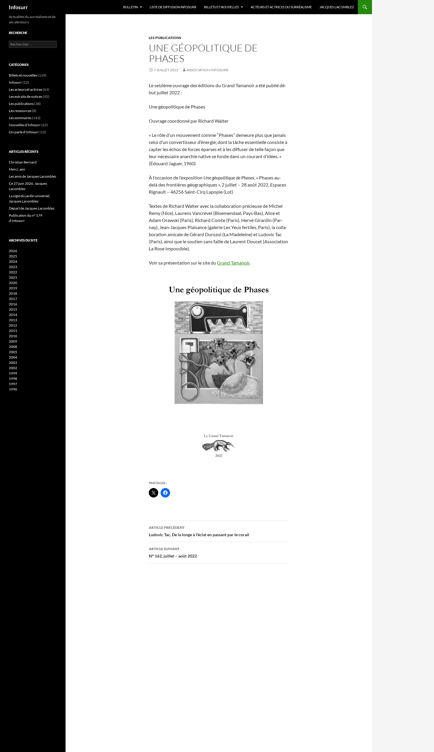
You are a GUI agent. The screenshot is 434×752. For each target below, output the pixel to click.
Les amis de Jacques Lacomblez (32, 176)
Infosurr (18, 7)
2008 (13, 346)
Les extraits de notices (25, 96)
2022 (13, 272)
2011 (13, 330)
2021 (13, 277)
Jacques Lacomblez (336, 7)
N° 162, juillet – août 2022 (173, 552)
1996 (13, 389)
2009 (13, 341)
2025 (13, 256)
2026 (13, 251)
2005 (13, 352)
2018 (13, 293)
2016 (13, 304)
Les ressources (20, 110)
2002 (13, 368)
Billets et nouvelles (221, 7)
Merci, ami (17, 169)
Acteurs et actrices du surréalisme (281, 7)
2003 (13, 362)
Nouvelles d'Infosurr (25, 125)
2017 (13, 298)
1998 (13, 378)
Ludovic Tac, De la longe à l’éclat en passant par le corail (199, 531)
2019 (13, 288)
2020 (13, 283)
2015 (13, 309)
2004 (13, 357)
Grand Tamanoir (233, 262)
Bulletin (130, 7)
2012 (13, 325)
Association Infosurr (208, 70)
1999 (13, 373)
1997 (13, 384)
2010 (13, 336)
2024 (13, 261)
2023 (13, 267)
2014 (13, 314)
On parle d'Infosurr (24, 132)
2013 (13, 320)
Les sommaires (20, 118)
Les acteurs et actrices (25, 89)
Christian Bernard (23, 162)
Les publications (165, 37)
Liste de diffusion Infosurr (173, 7)
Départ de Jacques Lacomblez (32, 208)
